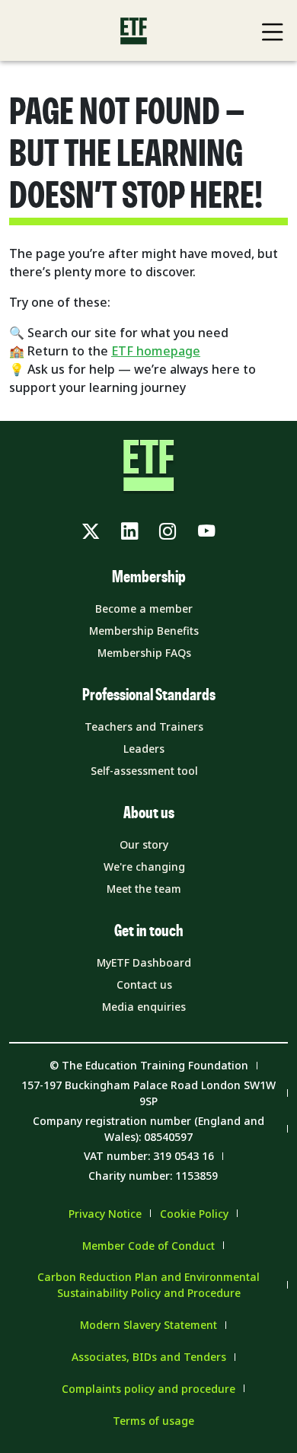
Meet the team (144, 888)
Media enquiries (144, 1006)
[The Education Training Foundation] (134, 31)
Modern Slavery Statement (148, 1325)
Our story (144, 844)
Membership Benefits (144, 630)
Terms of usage (153, 1420)
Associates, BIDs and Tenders (149, 1356)
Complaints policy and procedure (148, 1388)
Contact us (144, 984)
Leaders (143, 748)
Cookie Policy (194, 1213)
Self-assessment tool (144, 770)
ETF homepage (155, 351)
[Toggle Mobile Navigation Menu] (272, 32)
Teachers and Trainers (144, 726)
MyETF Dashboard (144, 962)
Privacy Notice (105, 1213)
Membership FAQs (144, 652)
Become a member (144, 608)
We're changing (144, 866)
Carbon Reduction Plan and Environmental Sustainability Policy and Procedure (148, 1285)
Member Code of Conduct (148, 1245)
